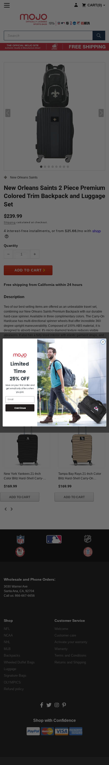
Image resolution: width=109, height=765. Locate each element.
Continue (20, 408)
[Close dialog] (103, 341)
